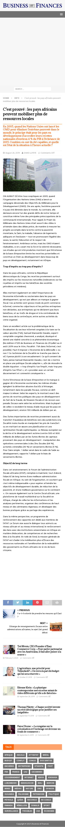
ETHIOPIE (39, 766)
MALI (40, 783)
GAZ (25, 771)
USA (38, 811)
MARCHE (50, 783)
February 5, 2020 (11, 658)
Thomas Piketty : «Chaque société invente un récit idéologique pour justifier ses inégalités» (38, 710)
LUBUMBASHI (11, 783)
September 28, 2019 (27, 696)
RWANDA (9, 805)
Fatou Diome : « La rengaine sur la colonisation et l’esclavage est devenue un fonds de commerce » (38, 729)
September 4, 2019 (27, 735)
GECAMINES (37, 771)
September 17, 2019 (27, 715)
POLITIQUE (54, 794)
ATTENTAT (34, 755)
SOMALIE (35, 805)
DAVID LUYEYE (30, 152)
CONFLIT (20, 760)
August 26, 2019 (12, 152)
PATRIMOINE (38, 794)
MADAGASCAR (27, 783)
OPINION (50, 788)
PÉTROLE (9, 799)
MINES (7, 788)
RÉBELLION (22, 805)
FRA (6, 771)
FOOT (50, 766)
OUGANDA (9, 794)
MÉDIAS (18, 788)
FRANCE (15, 771)
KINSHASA (52, 777)
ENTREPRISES (24, 766)
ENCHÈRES (9, 766)
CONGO (32, 760)
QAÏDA (20, 799)
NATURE (29, 788)
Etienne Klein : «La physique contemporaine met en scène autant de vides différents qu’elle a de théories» (37, 690)
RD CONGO (46, 799)
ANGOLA (20, 755)
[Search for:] (32, 89)
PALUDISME (23, 794)
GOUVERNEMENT (12, 777)
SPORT (47, 805)
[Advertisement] (32, 51)
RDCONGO (32, 799)
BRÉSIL (46, 755)
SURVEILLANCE (11, 811)
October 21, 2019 (26, 677)
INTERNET (29, 777)
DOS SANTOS (46, 760)
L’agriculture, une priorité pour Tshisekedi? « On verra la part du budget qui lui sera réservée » (38, 671)
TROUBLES (27, 811)
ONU (39, 788)
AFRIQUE (9, 755)
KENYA (41, 777)
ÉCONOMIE (49, 811)
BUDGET (8, 760)
